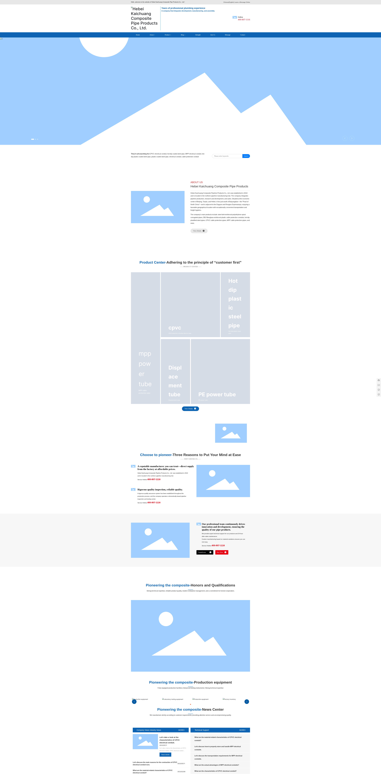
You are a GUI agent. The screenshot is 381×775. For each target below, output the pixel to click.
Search (246, 156)
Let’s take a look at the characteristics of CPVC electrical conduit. (169, 740)
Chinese (226, 2)
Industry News (155, 730)
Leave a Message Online (242, 2)
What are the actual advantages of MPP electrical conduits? (216, 765)
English (231, 2)
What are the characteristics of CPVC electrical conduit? (215, 771)
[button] (31, 139)
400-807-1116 (244, 19)
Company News (143, 730)
